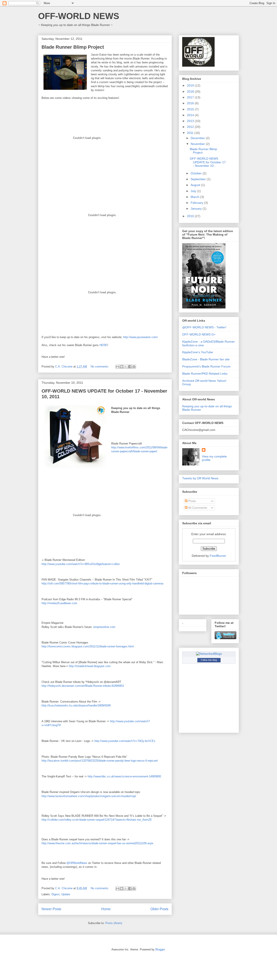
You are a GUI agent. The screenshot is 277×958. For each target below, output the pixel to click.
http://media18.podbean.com (59, 603)
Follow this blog (209, 660)
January (197, 208)
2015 (191, 109)
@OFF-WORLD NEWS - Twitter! (204, 327)
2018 (191, 91)
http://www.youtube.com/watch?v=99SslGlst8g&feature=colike (81, 564)
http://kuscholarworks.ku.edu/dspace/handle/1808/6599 (76, 705)
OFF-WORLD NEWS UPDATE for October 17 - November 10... (208, 162)
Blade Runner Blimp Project (73, 47)
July (194, 191)
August (196, 185)
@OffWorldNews (76, 863)
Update (65, 894)
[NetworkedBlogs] (209, 653)
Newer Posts (51, 909)
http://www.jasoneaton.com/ (140, 337)
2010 (191, 216)
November (198, 144)
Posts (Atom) (113, 923)
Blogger (160, 949)
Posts (191, 501)
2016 (191, 103)
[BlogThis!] (121, 366)
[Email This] (117, 366)
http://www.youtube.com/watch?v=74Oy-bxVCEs (124, 741)
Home (106, 909)
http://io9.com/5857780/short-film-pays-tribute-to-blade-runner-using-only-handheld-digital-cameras (103, 583)
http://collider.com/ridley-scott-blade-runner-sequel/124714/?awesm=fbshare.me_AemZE (97, 819)
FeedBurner (218, 555)
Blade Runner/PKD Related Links (204, 373)
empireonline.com (104, 627)
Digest (56, 894)
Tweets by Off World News (200, 478)
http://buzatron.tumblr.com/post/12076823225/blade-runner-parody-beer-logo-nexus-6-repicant (100, 760)
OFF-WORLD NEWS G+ (199, 334)
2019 (191, 85)
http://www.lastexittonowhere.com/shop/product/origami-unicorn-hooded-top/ (89, 796)
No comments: (100, 366)
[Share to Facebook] (130, 366)
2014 (191, 115)
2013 (191, 121)
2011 (190, 133)
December (198, 138)
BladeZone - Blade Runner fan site (206, 359)
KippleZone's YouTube (197, 352)
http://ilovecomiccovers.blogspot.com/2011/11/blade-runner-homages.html (88, 646)
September (199, 179)
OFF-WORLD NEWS (78, 16)
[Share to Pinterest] (134, 366)
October (197, 173)
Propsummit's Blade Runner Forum (206, 366)
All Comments (197, 507)
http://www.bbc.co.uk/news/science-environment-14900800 (124, 776)
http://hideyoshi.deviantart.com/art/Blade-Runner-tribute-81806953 (83, 685)
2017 (191, 97)
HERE (103, 345)
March (195, 197)
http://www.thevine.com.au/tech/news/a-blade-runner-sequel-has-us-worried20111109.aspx (97, 843)
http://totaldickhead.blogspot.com (90, 666)
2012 (191, 126)
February (197, 202)
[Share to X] (126, 366)
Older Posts (159, 909)
